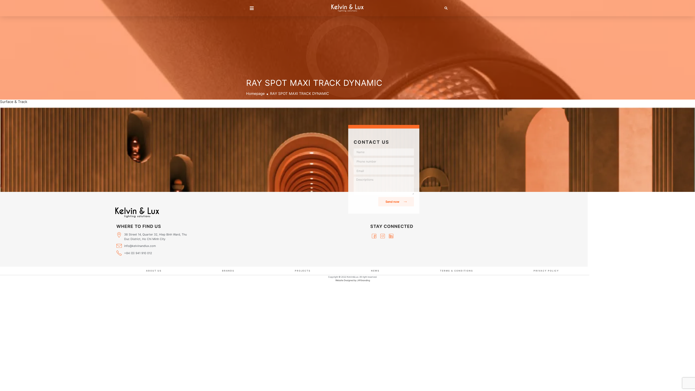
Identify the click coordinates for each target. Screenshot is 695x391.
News (375, 270)
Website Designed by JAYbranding (352, 280)
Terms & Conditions (456, 270)
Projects (302, 270)
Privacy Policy (546, 270)
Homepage (255, 93)
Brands (228, 270)
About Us (153, 270)
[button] (446, 8)
